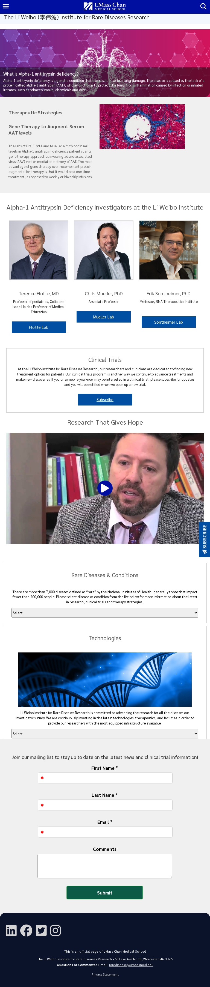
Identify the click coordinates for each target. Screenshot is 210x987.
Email (104, 822)
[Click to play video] (105, 488)
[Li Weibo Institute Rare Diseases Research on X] (43, 930)
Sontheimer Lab (168, 321)
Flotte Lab (38, 327)
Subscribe (105, 399)
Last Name (105, 795)
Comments (104, 849)
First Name (104, 768)
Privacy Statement (105, 974)
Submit (104, 893)
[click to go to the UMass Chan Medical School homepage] (104, 6)
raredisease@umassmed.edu (131, 965)
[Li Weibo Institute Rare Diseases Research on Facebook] (28, 930)
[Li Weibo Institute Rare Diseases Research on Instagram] (57, 930)
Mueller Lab (103, 316)
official (84, 951)
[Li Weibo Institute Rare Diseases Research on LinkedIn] (13, 930)
